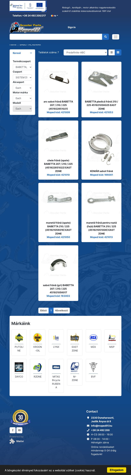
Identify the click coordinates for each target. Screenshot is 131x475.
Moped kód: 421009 (58, 112)
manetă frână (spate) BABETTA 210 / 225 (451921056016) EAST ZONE (58, 228)
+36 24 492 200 (100, 430)
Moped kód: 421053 (101, 112)
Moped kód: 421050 (58, 237)
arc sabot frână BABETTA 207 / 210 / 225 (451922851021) (58, 105)
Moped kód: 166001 (101, 174)
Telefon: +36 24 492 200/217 (29, 15)
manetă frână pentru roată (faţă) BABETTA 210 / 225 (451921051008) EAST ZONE (101, 228)
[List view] (111, 52)
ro (54, 15)
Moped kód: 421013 (101, 237)
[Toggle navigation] (115, 36)
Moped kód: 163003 (58, 295)
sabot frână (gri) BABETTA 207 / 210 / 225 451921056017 (58, 289)
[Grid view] (118, 52)
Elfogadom (116, 470)
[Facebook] (13, 430)
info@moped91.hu (101, 425)
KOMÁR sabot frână (101, 171)
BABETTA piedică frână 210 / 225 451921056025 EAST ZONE (101, 105)
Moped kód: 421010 (58, 174)
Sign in (72, 27)
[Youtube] (19, 430)
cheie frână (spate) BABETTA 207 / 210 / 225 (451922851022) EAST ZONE (58, 166)
